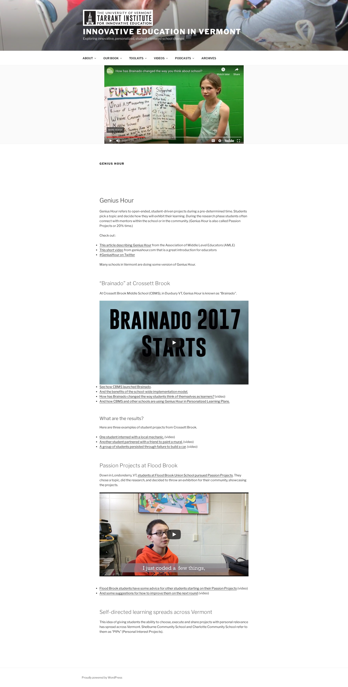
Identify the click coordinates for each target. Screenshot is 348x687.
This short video (111, 250)
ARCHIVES (208, 58)
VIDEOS (159, 58)
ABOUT (88, 58)
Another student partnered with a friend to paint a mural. (141, 442)
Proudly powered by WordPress (102, 677)
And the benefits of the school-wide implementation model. (143, 392)
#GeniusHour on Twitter (117, 255)
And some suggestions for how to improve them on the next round (148, 593)
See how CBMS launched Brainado (125, 387)
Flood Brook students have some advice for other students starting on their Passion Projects (168, 588)
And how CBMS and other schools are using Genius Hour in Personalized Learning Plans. (164, 401)
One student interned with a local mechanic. (131, 437)
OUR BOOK (111, 58)
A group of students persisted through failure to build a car (142, 447)
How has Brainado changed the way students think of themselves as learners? (156, 396)
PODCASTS (183, 58)
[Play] (174, 342)
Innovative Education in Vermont (162, 31)
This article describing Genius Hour (125, 245)
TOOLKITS (136, 58)
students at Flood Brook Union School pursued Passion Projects (185, 475)
